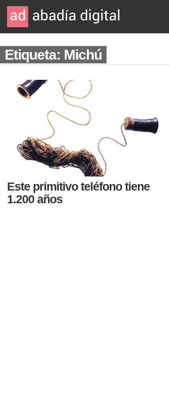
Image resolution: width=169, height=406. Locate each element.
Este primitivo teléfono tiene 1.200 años (78, 193)
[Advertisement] (84, 303)
